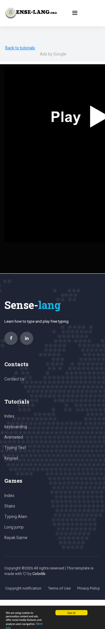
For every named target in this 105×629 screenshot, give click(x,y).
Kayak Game (15, 537)
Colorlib (39, 573)
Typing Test (15, 447)
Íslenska (28, 28)
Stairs (9, 506)
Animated (13, 437)
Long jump (14, 527)
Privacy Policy (88, 588)
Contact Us (14, 379)
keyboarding (15, 426)
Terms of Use (59, 588)
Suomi (11, 28)
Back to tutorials (20, 48)
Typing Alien (15, 516)
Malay (44, 28)
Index (9, 416)
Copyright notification (23, 588)
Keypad (11, 458)
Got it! (71, 613)
